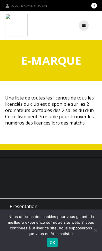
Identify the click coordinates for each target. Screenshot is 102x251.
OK (52, 242)
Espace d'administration (29, 6)
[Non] (95, 230)
